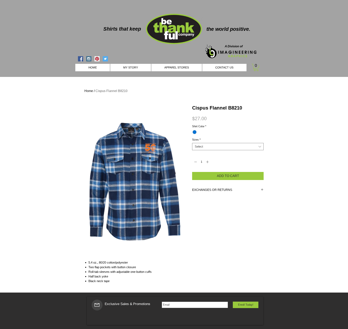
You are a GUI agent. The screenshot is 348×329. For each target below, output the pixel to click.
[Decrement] (195, 161)
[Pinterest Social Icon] (97, 58)
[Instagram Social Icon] (88, 58)
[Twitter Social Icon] (105, 58)
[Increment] (207, 161)
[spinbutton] (201, 161)
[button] (256, 67)
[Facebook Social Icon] (80, 58)
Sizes (196, 139)
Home (88, 91)
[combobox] (228, 146)
